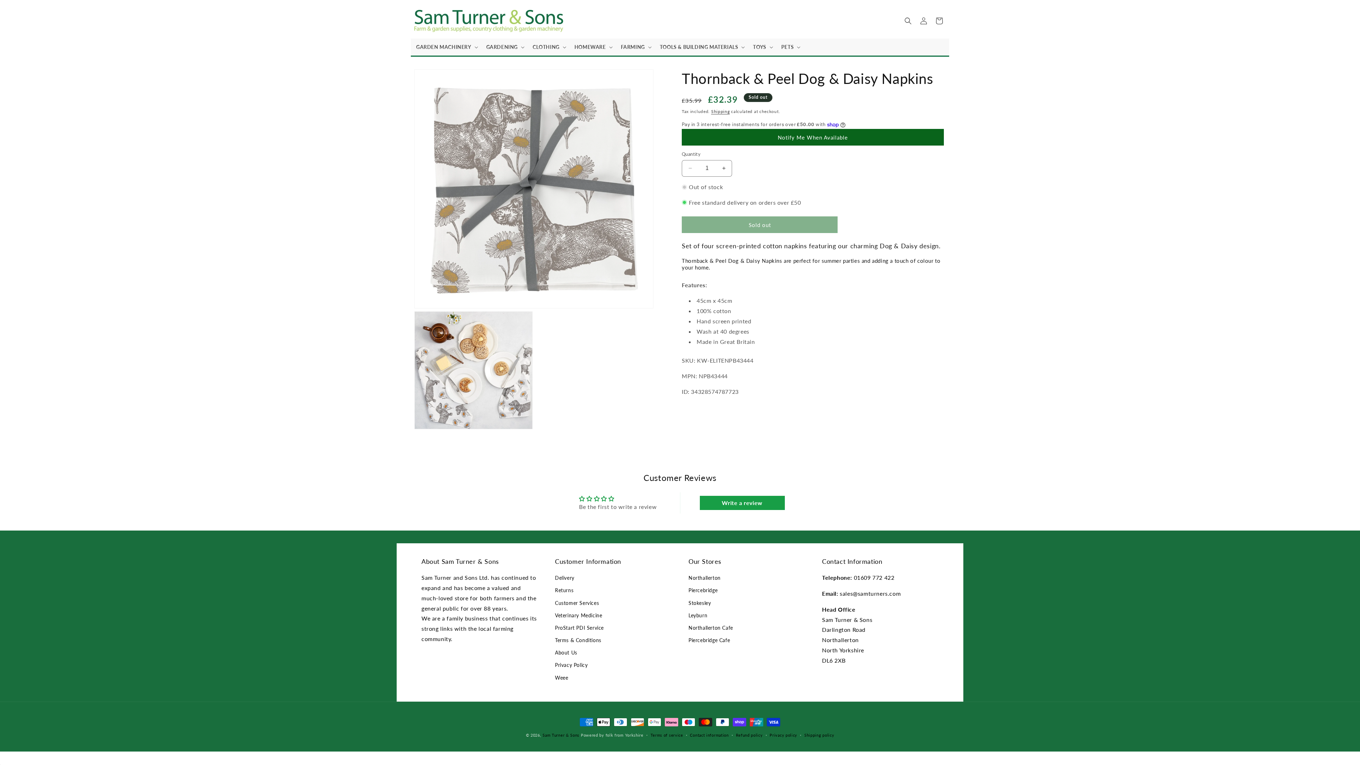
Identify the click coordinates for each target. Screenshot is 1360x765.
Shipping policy (819, 735)
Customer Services (577, 603)
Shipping (720, 111)
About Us (566, 653)
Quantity (691, 154)
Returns (564, 590)
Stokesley (699, 603)
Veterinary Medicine (578, 615)
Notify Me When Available (813, 137)
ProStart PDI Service (579, 628)
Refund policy (749, 735)
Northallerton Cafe (710, 628)
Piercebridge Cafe (709, 640)
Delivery (564, 578)
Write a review (742, 502)
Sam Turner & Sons (561, 735)
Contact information (709, 735)
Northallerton (704, 578)
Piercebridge (703, 590)
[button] (446, 47)
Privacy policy (783, 735)
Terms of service (667, 735)
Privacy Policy (571, 665)
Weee (561, 678)
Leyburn (697, 615)
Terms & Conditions (578, 640)
